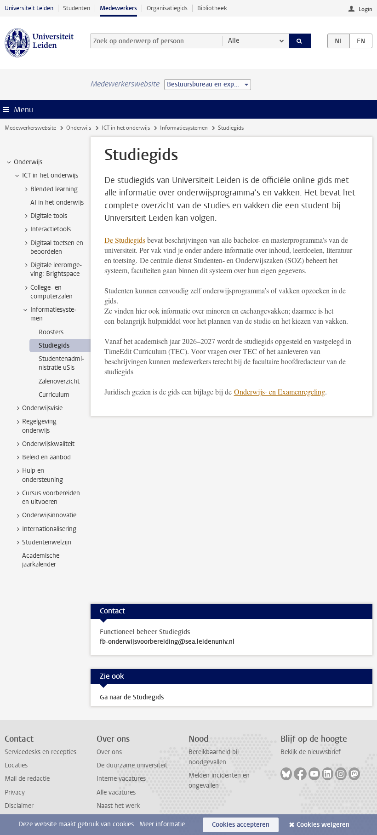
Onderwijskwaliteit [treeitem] (48, 444)
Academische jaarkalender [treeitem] (40, 560)
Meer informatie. (163, 824)
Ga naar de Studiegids (132, 697)
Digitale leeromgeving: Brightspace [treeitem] (56, 269)
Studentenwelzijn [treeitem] (46, 542)
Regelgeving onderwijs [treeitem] (39, 426)
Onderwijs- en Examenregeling (279, 391)
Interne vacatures (121, 778)
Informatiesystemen (184, 128)
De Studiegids (124, 240)
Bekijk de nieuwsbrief (310, 752)
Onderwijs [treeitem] (28, 162)
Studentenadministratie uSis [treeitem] (61, 363)
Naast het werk (118, 805)
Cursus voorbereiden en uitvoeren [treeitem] (51, 497)
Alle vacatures (116, 792)
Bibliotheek (212, 8)
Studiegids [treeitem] (54, 345)
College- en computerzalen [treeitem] (51, 292)
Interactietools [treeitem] (50, 229)
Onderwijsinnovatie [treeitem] (49, 515)
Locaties (16, 765)
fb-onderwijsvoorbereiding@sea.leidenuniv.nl (167, 642)
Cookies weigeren (323, 824)
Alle (234, 40)
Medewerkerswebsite (30, 128)
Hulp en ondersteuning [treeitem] (42, 475)
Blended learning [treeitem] (54, 189)
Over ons (109, 752)
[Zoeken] (300, 41)
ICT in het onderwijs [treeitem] (50, 175)
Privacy (15, 792)
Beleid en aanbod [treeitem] (46, 457)
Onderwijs (78, 128)
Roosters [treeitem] (51, 332)
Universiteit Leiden (29, 8)
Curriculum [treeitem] (54, 394)
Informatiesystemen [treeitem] (53, 314)
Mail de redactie (27, 778)
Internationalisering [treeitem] (49, 529)
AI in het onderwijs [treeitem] (57, 202)
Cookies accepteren (240, 824)
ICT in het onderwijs (126, 128)
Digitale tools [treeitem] (48, 216)
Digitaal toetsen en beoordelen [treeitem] (56, 247)
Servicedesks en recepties (40, 752)
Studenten (76, 8)
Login (365, 9)
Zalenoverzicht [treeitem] (59, 381)
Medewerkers (118, 8)
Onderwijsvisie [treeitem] (42, 408)
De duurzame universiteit (132, 765)
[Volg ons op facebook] (300, 773)
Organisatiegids (167, 8)
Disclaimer (19, 805)
